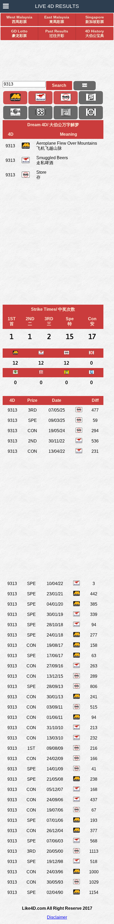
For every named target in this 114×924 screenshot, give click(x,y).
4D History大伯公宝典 (94, 33)
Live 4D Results (57, 6)
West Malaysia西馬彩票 (19, 19)
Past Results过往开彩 (56, 33)
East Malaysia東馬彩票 (56, 19)
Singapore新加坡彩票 (94, 19)
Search (59, 85)
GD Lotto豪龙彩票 (19, 33)
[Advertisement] (57, 58)
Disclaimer (57, 917)
